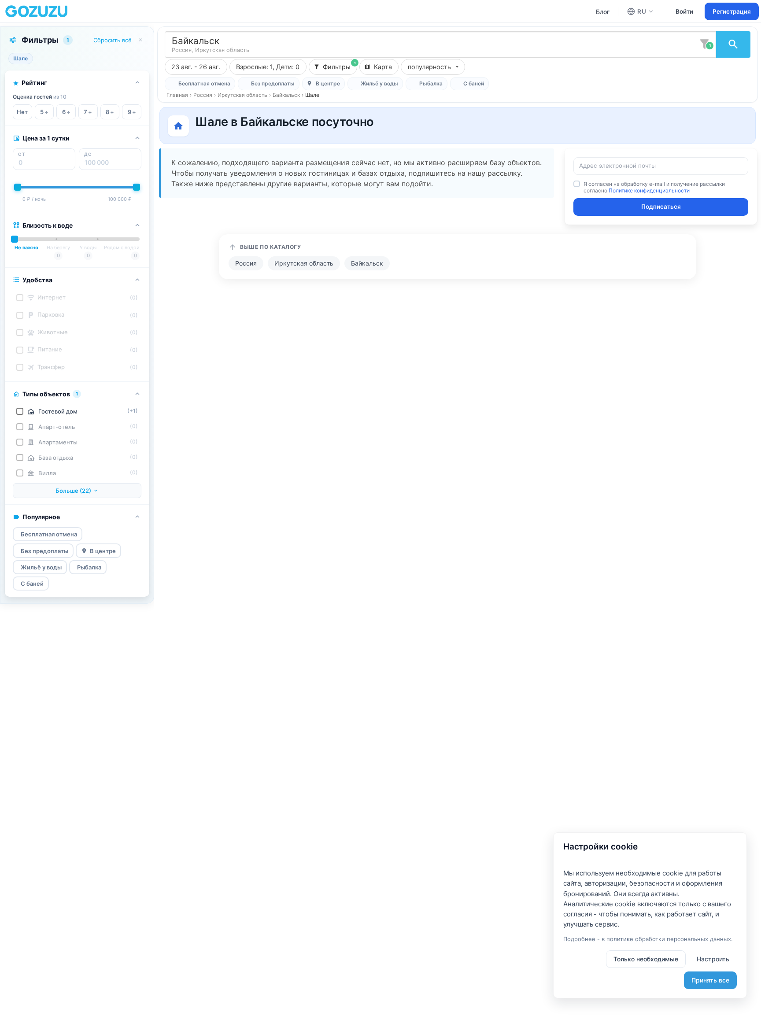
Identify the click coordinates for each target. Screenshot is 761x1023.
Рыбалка (89, 567)
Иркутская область (242, 95)
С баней (32, 583)
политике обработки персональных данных (668, 938)
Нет (22, 111)
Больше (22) (73, 490)
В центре (103, 550)
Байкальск (286, 95)
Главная (177, 95)
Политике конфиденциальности (649, 190)
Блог (603, 11)
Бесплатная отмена (49, 534)
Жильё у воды (41, 567)
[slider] (17, 187)
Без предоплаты (44, 550)
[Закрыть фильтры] (140, 40)
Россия (202, 95)
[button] (268, 67)
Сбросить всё (112, 40)
